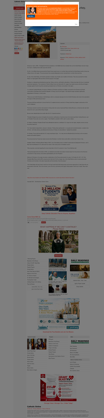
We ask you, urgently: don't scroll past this (37, 6)
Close (76, 24)
